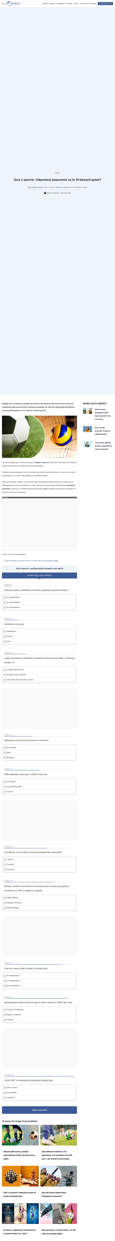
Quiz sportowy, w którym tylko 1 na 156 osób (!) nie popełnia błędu (31, 561)
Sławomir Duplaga (53, 193)
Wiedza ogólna (49, 3)
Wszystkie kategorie (88, 3)
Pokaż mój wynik (39, 1110)
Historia (69, 3)
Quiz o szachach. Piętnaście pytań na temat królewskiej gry (19, 1194)
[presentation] (87, 411)
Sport (57, 173)
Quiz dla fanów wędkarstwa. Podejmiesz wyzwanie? (54, 1194)
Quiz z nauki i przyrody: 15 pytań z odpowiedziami (103, 431)
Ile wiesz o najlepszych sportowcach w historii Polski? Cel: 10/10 (19, 1232)
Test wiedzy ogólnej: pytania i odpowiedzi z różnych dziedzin (103, 446)
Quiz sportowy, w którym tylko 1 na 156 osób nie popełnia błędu (59, 1232)
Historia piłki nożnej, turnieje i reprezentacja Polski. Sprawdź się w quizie (19, 1155)
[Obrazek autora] (45, 193)
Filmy (76, 3)
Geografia (60, 3)
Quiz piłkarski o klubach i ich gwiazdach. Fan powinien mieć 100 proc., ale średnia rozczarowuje (57, 1155)
